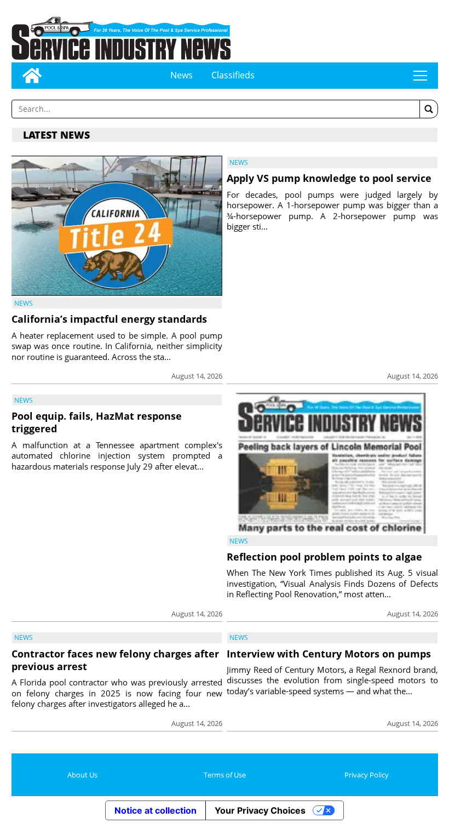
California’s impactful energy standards (109, 318)
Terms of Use (225, 775)
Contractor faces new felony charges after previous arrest (115, 660)
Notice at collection (155, 810)
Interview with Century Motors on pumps (329, 653)
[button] (428, 109)
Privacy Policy (366, 775)
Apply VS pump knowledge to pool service (329, 178)
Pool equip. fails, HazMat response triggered (96, 422)
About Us (82, 775)
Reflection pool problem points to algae (324, 556)
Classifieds (233, 75)
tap (420, 76)
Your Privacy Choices (260, 810)
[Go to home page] (32, 75)
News (181, 75)
